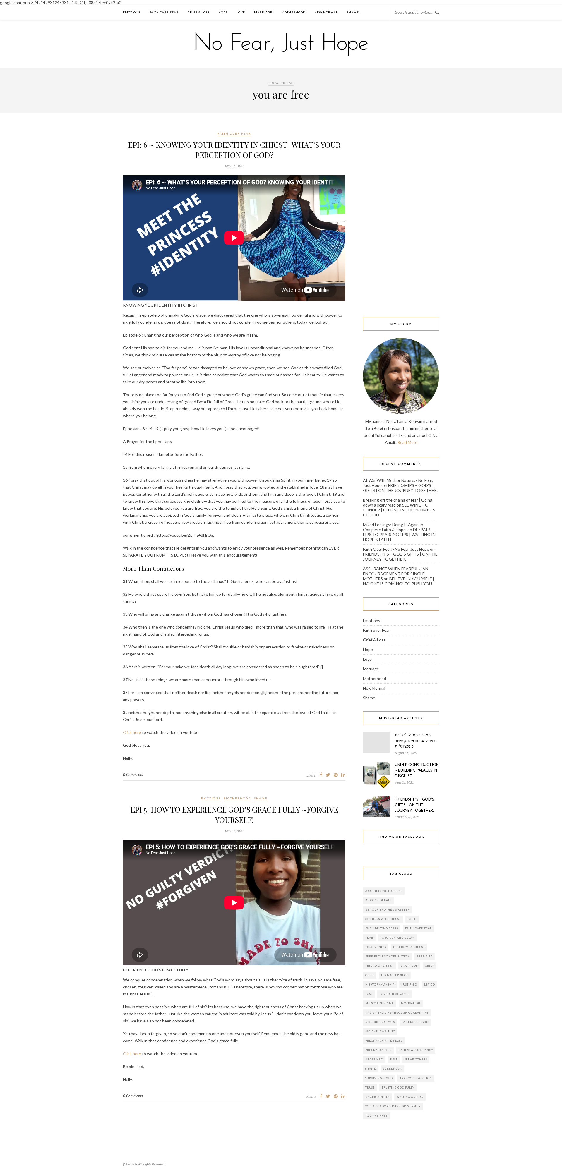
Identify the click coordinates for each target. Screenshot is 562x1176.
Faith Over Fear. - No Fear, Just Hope (396, 549)
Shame (353, 12)
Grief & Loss (198, 12)
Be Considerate (378, 900)
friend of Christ (379, 965)
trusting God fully (398, 1087)
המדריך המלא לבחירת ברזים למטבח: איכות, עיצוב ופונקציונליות (416, 740)
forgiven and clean (397, 937)
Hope (222, 12)
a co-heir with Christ (383, 890)
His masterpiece (394, 975)
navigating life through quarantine (397, 1012)
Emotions (131, 12)
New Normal (326, 12)
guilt (369, 975)
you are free (376, 1115)
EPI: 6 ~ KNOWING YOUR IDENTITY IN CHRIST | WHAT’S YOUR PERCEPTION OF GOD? (234, 150)
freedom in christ (409, 947)
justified (409, 984)
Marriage (263, 12)
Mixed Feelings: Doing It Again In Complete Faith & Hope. (393, 527)
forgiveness (375, 947)
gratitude (409, 965)
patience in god (415, 1022)
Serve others (416, 1059)
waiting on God (410, 1096)
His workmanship (380, 984)
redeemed (374, 1059)
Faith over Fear (164, 12)
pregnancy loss (378, 1050)
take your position (416, 1078)
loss (368, 993)
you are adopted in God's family (393, 1106)
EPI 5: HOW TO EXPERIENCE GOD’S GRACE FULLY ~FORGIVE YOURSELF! (234, 814)
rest (393, 1059)
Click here (132, 732)
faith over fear (418, 928)
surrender (392, 1068)
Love (241, 12)
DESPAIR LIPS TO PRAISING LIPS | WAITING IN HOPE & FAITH (399, 534)
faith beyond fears (381, 928)
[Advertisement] (401, 218)
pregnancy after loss (383, 1040)
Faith (412, 919)
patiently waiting (380, 1031)
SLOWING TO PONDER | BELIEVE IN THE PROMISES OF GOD (399, 509)
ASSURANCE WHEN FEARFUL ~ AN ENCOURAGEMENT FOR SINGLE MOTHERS (395, 573)
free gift (424, 956)
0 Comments (133, 774)
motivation (410, 1003)
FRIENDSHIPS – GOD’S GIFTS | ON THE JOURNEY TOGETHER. (400, 488)
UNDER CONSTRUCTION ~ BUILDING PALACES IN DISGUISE (417, 770)
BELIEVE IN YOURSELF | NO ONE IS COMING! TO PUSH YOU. (398, 581)
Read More (407, 442)
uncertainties (377, 1096)
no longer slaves (380, 1022)
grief (429, 965)
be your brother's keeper (387, 909)
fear (369, 937)
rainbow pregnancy (416, 1050)
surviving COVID (379, 1078)
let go (429, 984)
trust (370, 1087)
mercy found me (379, 1003)
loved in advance (394, 993)
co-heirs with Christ (383, 919)
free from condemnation (387, 956)
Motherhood (293, 12)
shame (370, 1068)
